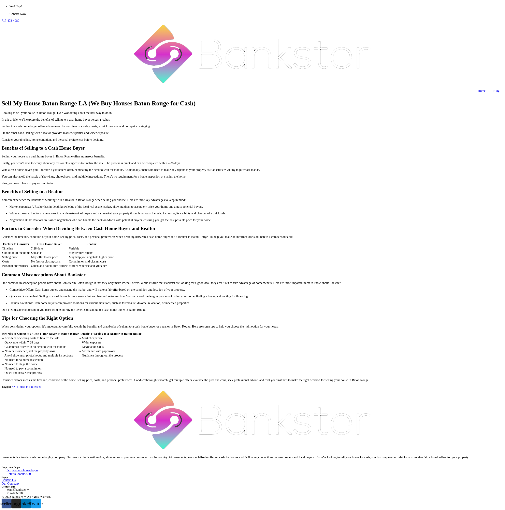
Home (481, 90)
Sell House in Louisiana (26, 386)
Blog (496, 90)
